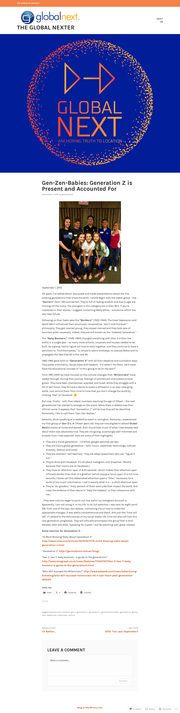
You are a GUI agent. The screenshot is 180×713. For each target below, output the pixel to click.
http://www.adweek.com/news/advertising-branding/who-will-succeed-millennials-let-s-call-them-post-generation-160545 (89, 575)
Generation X (82, 612)
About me (160, 20)
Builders (66, 612)
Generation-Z (95, 612)
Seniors (71, 615)
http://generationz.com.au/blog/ (79, 551)
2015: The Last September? (121, 630)
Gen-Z (73, 612)
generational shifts (110, 612)
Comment (123, 681)
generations (125, 612)
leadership (52, 615)
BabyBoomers (55, 612)
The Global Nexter (46, 27)
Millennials (62, 615)
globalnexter (67, 194)
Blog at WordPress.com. (90, 707)
